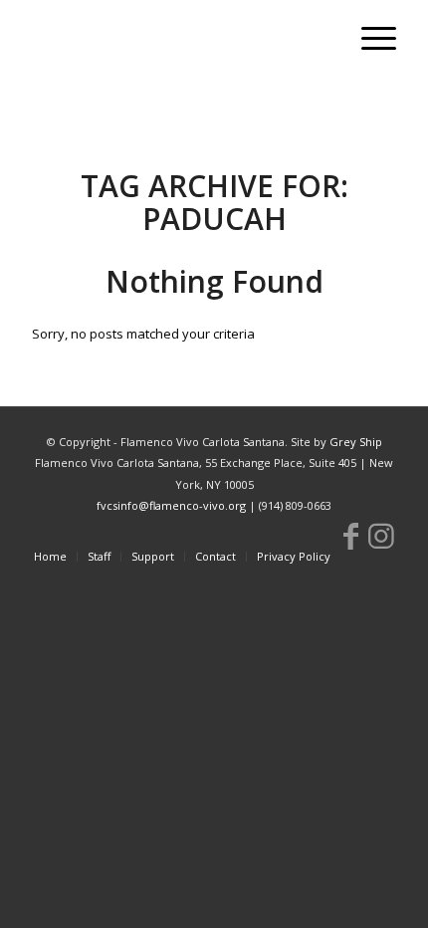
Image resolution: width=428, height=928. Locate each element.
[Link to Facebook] (351, 536)
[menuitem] (368, 40)
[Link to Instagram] (381, 536)
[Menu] (368, 40)
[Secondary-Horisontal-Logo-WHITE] (177, 40)
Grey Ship (355, 441)
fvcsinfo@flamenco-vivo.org (171, 505)
